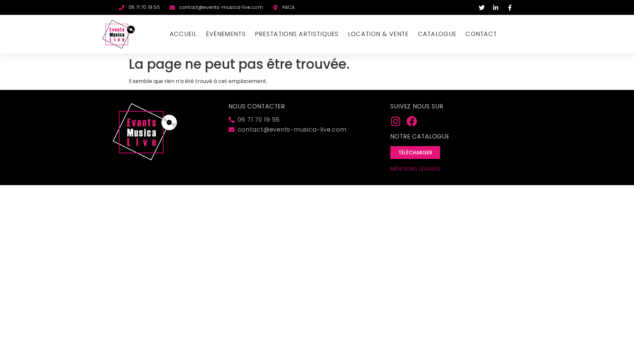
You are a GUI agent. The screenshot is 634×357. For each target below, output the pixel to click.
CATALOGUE (437, 34)
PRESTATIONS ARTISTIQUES (297, 34)
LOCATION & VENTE (378, 34)
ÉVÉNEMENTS (226, 34)
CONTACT (481, 34)
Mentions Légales (415, 169)
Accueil (183, 34)
